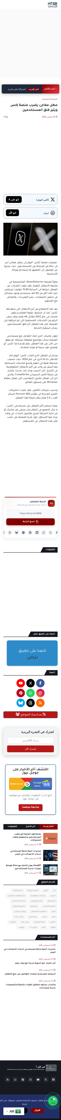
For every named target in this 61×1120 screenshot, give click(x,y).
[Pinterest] (30, 532)
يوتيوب (21, 927)
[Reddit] (23, 532)
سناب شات (19, 917)
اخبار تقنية (51, 901)
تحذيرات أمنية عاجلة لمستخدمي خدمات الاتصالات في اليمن (25, 852)
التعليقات (12, 827)
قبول (37, 1110)
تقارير (53, 912)
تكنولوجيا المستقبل (38, 912)
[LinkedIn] (37, 532)
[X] (50, 532)
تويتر (53, 917)
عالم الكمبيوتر (39, 922)
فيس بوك (25, 922)
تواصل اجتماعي (20, 912)
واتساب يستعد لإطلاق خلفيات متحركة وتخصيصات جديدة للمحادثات (31, 986)
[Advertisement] (30, 43)
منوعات (13, 922)
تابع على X (14, 199)
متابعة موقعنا (30, 807)
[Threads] (10, 532)
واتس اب (33, 927)
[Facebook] (57, 532)
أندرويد (52, 896)
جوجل (44, 917)
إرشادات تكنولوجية (38, 896)
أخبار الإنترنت (17, 890)
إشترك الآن (30, 749)
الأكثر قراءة (48, 827)
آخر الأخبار (30, 827)
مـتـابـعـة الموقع (31, 715)
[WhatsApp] (43, 532)
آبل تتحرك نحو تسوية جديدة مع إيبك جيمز (35, 963)
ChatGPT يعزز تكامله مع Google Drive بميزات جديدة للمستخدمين (23, 867)
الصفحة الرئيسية (50, 99)
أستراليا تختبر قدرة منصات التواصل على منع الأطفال (24, 89)
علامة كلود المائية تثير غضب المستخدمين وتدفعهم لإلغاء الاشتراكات (27, 837)
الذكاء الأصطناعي (18, 901)
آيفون (46, 890)
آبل (54, 890)
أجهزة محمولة (32, 890)
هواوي (52, 927)
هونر (43, 927)
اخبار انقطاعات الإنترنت (16, 896)
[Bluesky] (16, 532)
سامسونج (33, 917)
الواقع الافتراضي (49, 906)
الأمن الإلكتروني (37, 901)
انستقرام (33, 906)
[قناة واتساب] (53, 1101)
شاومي (52, 922)
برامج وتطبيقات (19, 906)
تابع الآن (12, 212)
